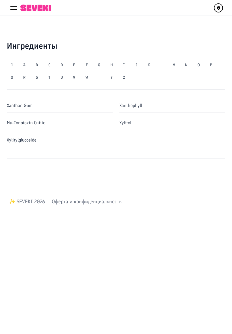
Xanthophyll (130, 105)
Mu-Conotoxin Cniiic (26, 122)
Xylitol (125, 122)
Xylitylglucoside (21, 140)
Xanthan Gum (20, 105)
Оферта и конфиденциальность (87, 201)
